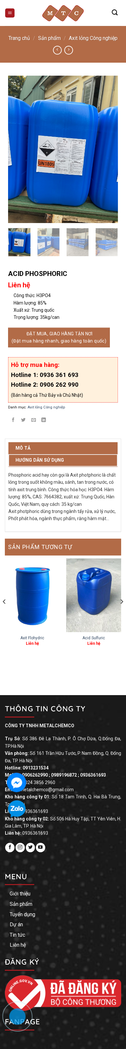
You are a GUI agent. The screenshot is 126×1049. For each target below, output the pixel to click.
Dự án (16, 924)
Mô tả (23, 448)
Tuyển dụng (22, 914)
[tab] (63, 448)
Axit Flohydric (32, 638)
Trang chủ (19, 38)
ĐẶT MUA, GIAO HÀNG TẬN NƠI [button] (59, 337)
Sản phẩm (49, 38)
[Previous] (18, 149)
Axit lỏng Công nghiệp (93, 38)
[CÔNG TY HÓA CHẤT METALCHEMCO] (63, 13)
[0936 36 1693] (20, 1019)
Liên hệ (18, 945)
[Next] (107, 149)
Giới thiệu (20, 894)
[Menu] (10, 13)
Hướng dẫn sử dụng (40, 460)
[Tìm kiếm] (114, 12)
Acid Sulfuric (93, 638)
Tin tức (17, 935)
